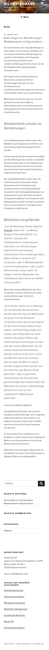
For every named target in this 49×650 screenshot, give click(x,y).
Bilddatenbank (19, 4)
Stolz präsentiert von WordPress (30, 644)
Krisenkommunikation (14, 628)
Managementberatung (14, 603)
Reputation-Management (15, 609)
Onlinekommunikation (14, 597)
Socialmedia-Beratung (14, 615)
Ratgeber (8, 530)
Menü (25, 17)
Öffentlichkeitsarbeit (13, 590)
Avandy (8, 230)
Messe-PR (9, 621)
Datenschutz (9, 644)
